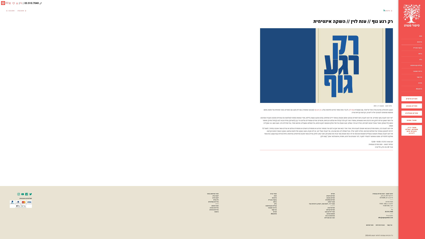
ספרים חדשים (411, 99)
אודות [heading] (420, 83)
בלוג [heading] (420, 60)
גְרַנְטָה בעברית (272, 200)
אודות (275, 212)
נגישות (216, 212)
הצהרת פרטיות (380, 225)
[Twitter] (30, 194)
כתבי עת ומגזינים (330, 218)
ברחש (275, 202)
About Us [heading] (419, 89)
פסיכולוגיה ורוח (330, 216)
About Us (274, 214)
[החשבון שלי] (17, 3)
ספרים (333, 194)
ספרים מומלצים (411, 113)
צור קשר (274, 210)
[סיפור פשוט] (411, 15)
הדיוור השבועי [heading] (417, 71)
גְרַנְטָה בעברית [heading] (417, 48)
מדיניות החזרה (214, 208)
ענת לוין (351, 110)
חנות (275, 196)
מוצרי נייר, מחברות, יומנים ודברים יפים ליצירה (412, 130)
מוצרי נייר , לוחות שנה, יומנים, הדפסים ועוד (322, 204)
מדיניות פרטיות (214, 210)
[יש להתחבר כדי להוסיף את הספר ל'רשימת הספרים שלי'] (14, 3)
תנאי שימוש (215, 206)
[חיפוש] (21, 3)
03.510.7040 (31, 3)
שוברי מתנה (412, 120)
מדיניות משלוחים (213, 202)
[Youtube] (22, 194)
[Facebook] (26, 194)
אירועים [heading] (419, 42)
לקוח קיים (216, 196)
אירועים (274, 198)
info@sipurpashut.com (385, 218)
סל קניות (216, 200)
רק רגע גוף (318, 110)
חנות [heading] (420, 36)
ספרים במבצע (411, 106)
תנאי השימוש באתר (213, 194)
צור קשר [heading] (419, 77)
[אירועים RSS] (384, 10)
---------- (332, 206)
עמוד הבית (273, 194)
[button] (16, 11)
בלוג (275, 204)
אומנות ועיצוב (330, 214)
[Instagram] (18, 194)
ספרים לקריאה (330, 210)
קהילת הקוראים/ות (271, 206)
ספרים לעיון (331, 208)
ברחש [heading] (420, 54)
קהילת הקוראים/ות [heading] (416, 65)
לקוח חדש (215, 198)
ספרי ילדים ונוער (330, 212)
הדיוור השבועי (272, 208)
